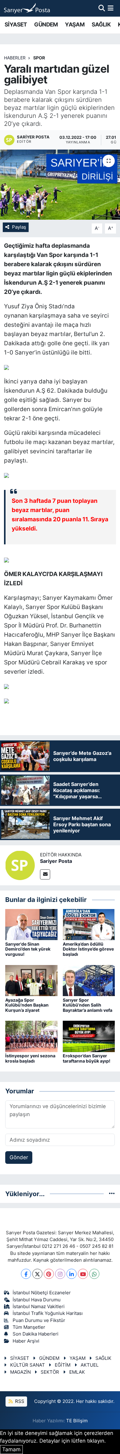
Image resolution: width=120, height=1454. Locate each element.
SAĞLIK (101, 24)
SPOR (39, 57)
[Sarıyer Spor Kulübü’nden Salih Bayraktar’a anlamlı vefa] (89, 980)
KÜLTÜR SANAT (27, 1365)
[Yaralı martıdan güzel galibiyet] (60, 185)
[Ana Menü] (111, 8)
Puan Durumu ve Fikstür (39, 1320)
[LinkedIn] (71, 1274)
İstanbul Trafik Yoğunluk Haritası (48, 1313)
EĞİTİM (62, 1365)
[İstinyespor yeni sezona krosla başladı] (31, 1036)
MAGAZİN (20, 1372)
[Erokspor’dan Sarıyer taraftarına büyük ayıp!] (89, 1036)
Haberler (15, 57)
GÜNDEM (46, 24)
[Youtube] (83, 1274)
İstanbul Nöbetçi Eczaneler (42, 1293)
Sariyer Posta (56, 861)
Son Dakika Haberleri (35, 1334)
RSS (19, 1401)
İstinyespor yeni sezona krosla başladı (30, 1058)
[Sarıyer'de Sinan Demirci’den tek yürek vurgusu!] (31, 924)
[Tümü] (112, 1194)
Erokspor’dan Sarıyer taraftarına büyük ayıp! (86, 1058)
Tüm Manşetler (29, 1327)
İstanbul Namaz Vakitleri (39, 1306)
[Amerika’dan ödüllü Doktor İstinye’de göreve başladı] (89, 924)
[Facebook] (26, 1274)
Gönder (19, 1157)
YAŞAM (74, 24)
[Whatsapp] (94, 1274)
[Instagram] (60, 1274)
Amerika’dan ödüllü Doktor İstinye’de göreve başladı (88, 949)
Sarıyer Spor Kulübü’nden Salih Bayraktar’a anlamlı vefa (87, 1005)
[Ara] (101, 8)
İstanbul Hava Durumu (37, 1300)
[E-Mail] (45, 874)
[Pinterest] (49, 1274)
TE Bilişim (77, 1421)
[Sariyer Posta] (20, 865)
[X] (37, 1274)
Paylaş (19, 227)
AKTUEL (89, 1365)
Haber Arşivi (26, 1341)
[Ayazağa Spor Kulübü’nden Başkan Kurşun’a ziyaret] (31, 980)
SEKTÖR (50, 1372)
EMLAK (77, 1372)
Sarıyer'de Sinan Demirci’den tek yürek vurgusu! (27, 949)
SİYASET (16, 24)
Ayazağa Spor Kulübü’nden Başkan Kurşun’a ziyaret (27, 1005)
